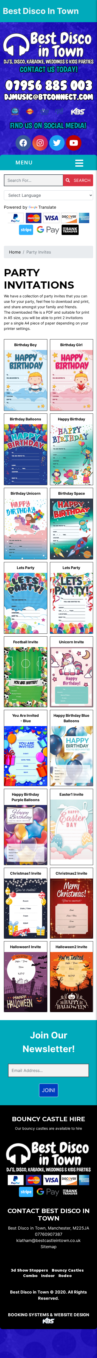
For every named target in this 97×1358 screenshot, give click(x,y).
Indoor (48, 1275)
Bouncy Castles (68, 1270)
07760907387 (48, 1234)
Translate (47, 207)
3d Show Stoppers (29, 1270)
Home (15, 252)
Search (81, 180)
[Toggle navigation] (79, 163)
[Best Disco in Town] (48, 47)
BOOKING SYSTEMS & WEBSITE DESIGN (48, 1314)
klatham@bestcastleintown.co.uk (48, 1240)
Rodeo (65, 1275)
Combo (30, 1275)
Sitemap (49, 1246)
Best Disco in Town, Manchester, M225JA (48, 1228)
